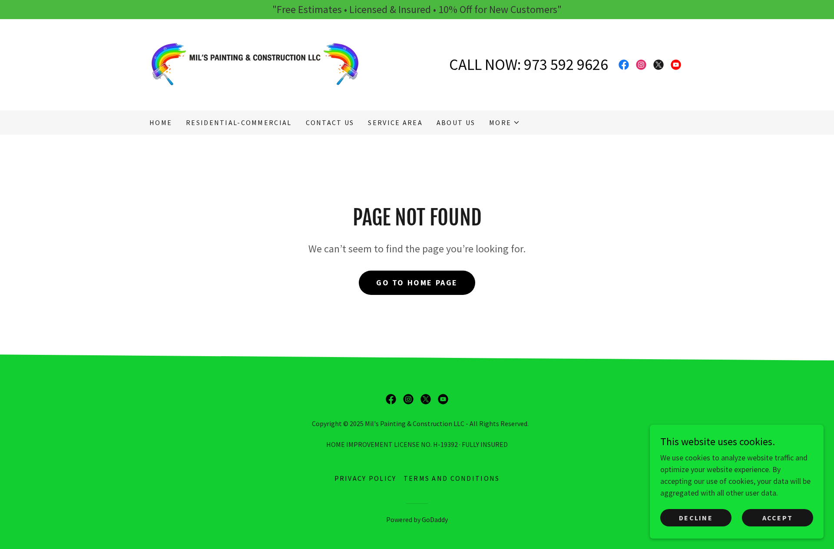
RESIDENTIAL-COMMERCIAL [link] (238, 122)
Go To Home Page (417, 283)
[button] (504, 122)
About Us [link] (456, 122)
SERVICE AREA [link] (395, 122)
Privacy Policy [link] (365, 478)
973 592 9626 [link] (566, 64)
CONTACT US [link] (330, 122)
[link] (255, 64)
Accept (777, 517)
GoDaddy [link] (435, 519)
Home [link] (160, 122)
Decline (696, 517)
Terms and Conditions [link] (452, 478)
